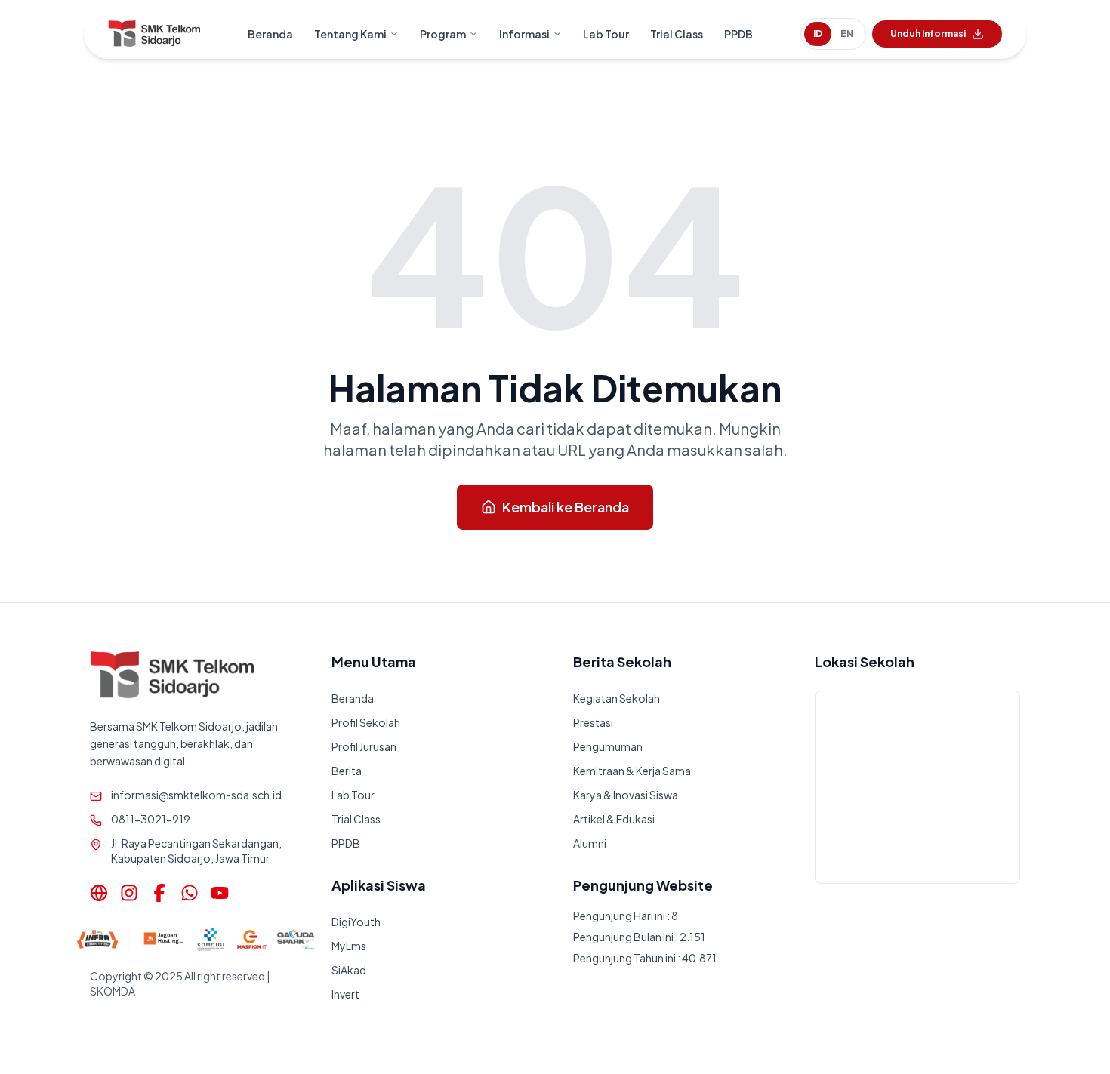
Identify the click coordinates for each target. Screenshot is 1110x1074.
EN (846, 33)
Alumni (589, 843)
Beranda (270, 34)
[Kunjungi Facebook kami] (159, 893)
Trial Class (676, 34)
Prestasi (593, 722)
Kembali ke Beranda (565, 506)
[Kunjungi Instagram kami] (129, 893)
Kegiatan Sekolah (616, 698)
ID (817, 33)
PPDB (738, 34)
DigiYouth (356, 921)
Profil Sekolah (365, 722)
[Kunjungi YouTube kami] (220, 893)
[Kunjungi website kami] (99, 893)
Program (443, 34)
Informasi (524, 34)
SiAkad (348, 970)
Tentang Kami (350, 34)
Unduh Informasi (928, 33)
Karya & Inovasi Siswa (625, 795)
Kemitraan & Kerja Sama (632, 770)
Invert (345, 994)
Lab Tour (606, 34)
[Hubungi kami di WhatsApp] (189, 893)
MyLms (348, 945)
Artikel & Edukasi (614, 819)
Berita (346, 770)
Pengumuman (608, 746)
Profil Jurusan (363, 746)
